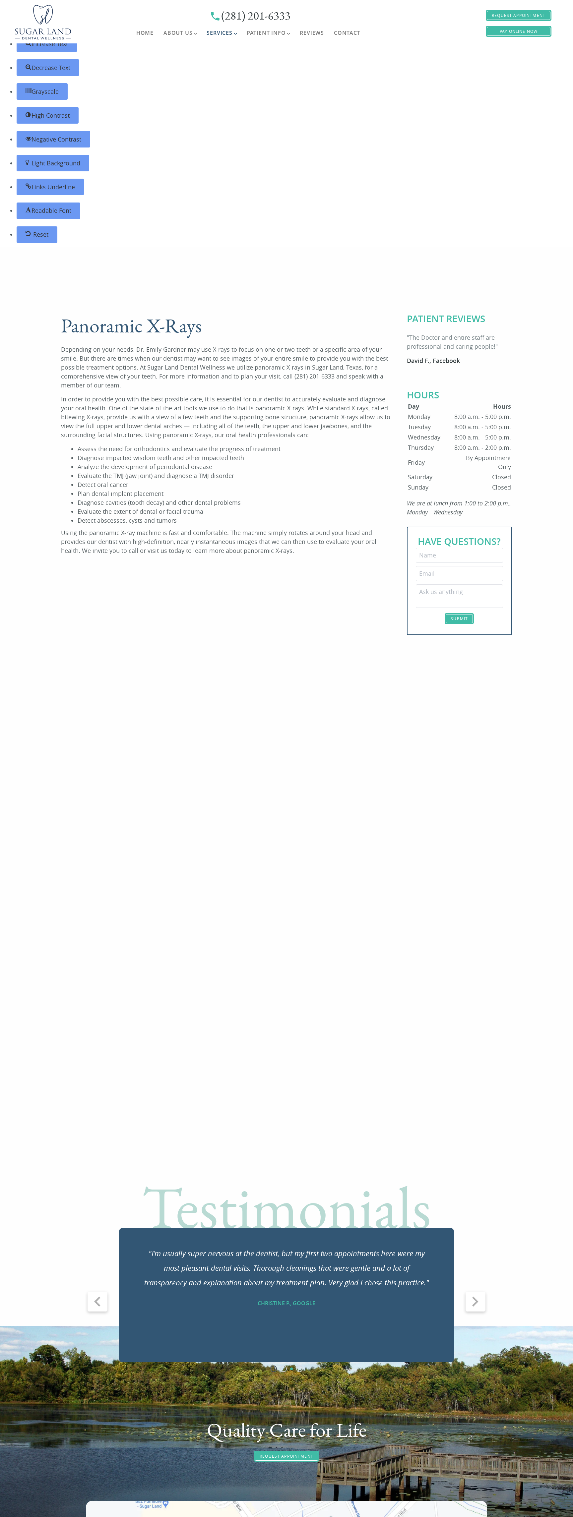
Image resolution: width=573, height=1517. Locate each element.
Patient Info (266, 32)
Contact (347, 32)
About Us (177, 32)
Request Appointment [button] (518, 15)
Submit (459, 618)
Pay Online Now (519, 31)
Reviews (312, 32)
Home (145, 32)
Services (219, 32)
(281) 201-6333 (255, 16)
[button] (47, 43)
